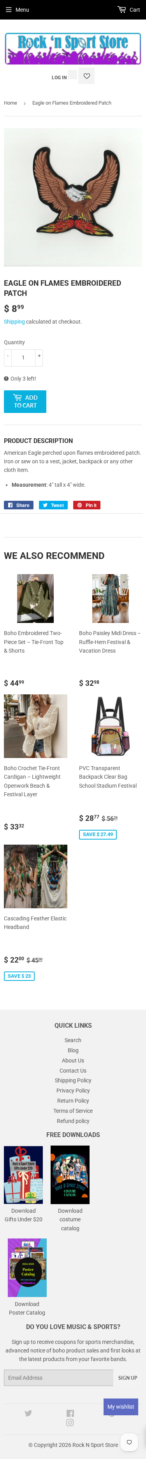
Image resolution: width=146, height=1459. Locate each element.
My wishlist (120, 1407)
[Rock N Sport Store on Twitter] (28, 1414)
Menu (22, 10)
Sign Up (127, 1378)
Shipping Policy (73, 1080)
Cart (134, 10)
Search (73, 1040)
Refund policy (73, 1121)
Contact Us (73, 1071)
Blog (73, 1050)
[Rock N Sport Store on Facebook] (70, 1414)
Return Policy (73, 1101)
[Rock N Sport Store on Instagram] (70, 1424)
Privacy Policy (73, 1090)
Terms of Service (73, 1111)
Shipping (14, 321)
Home (10, 103)
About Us (73, 1060)
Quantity (14, 342)
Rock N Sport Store (95, 1445)
